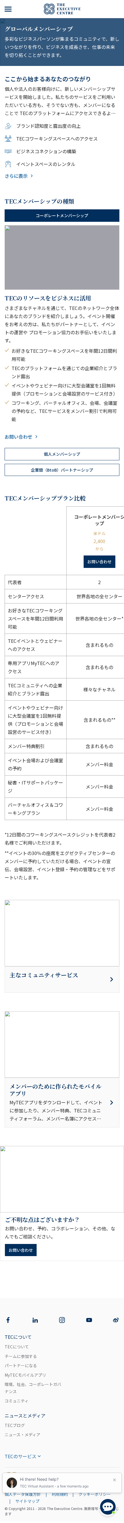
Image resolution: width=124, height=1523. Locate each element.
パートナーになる (21, 1365)
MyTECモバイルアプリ (25, 1375)
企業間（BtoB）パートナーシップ (62, 470)
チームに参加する (21, 1356)
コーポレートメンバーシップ (62, 215)
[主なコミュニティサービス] (62, 979)
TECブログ (15, 1425)
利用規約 (60, 1494)
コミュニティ (17, 1401)
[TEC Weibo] (115, 1320)
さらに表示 (16, 176)
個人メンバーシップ (62, 454)
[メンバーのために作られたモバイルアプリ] (62, 1102)
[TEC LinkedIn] (35, 1320)
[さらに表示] (9, 9)
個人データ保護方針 (23, 1494)
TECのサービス (20, 1456)
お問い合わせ (18, 436)
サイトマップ (27, 1501)
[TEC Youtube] (89, 1320)
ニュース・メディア (22, 1434)
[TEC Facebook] (8, 1320)
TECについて (17, 1347)
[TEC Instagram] (62, 1320)
